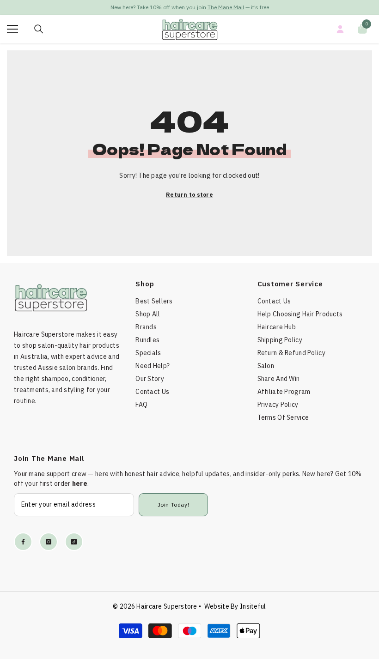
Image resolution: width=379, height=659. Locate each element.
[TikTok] (74, 541)
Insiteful (253, 606)
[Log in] (340, 29)
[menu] (12, 29)
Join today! (174, 504)
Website (216, 606)
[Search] (38, 29)
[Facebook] (23, 541)
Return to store (189, 194)
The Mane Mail (226, 7)
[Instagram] (48, 541)
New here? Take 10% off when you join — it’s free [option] (189, 7)
